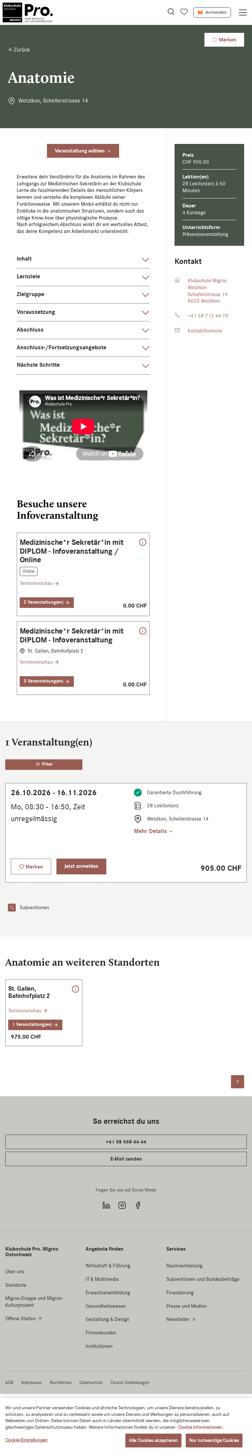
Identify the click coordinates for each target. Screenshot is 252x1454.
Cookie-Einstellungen (26, 1440)
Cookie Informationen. (200, 1427)
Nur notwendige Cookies (214, 1440)
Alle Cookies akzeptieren (153, 1440)
